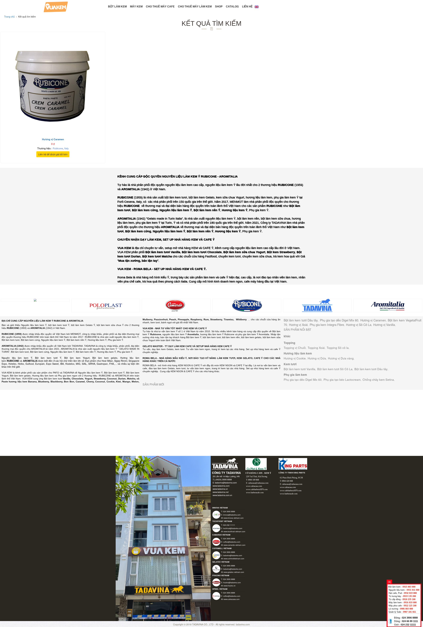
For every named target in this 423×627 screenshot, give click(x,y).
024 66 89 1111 (410, 621)
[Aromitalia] (387, 305)
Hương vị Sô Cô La (358, 324)
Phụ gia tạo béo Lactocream (342, 379)
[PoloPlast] (106, 305)
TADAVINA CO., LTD (203, 624)
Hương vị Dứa (317, 358)
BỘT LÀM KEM (117, 6)
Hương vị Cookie (295, 358)
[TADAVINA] (317, 305)
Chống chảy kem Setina (378, 379)
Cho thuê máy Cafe (160, 6)
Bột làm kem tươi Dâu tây (301, 320)
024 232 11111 (408, 624)
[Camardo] (176, 305)
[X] (389, 582)
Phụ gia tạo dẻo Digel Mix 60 (339, 320)
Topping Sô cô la (338, 348)
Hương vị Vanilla (384, 324)
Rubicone (58, 148)
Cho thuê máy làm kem (195, 6)
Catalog (232, 6)
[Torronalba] (35, 299)
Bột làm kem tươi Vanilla (299, 369)
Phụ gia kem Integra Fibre (327, 324)
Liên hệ (247, 6)
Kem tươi (290, 364)
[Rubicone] (247, 305)
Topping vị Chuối (295, 348)
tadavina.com (243, 624)
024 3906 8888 (410, 617)
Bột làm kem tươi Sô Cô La (334, 369)
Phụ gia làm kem (295, 375)
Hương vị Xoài (298, 324)
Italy (66, 148)
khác (287, 336)
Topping (289, 343)
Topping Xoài (316, 348)
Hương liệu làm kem (298, 353)
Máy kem (136, 6)
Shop (219, 6)
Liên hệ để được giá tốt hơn (52, 154)
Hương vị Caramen (373, 320)
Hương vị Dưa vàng (341, 358)
